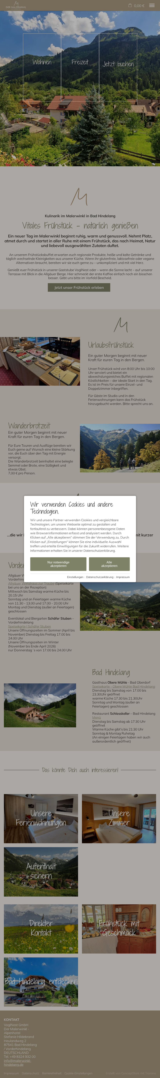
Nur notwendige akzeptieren (58, 564)
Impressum (123, 576)
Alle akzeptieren (109, 564)
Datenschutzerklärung (99, 576)
